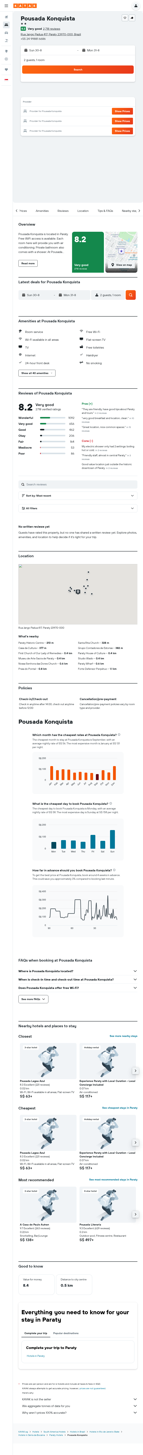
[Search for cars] (6, 32)
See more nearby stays (123, 1036)
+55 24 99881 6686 (33, 39)
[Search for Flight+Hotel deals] (6, 40)
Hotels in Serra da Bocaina (31, 1435)
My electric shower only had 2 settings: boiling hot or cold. (108, 448)
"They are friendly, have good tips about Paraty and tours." (108, 411)
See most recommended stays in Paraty (113, 1179)
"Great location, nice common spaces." (106, 428)
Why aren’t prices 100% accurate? (44, 1412)
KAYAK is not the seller (36, 1399)
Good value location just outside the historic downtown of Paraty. (107, 466)
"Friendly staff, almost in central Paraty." (106, 457)
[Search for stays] (6, 25)
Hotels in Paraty (36, 1356)
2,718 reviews (51, 29)
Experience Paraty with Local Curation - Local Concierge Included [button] (107, 1082)
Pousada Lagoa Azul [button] (32, 1081)
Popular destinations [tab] (66, 1333)
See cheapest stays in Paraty (119, 1107)
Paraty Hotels (56, 1435)
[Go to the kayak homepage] (25, 6)
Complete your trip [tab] (35, 1333)
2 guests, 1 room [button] (34, 60)
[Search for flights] (6, 17)
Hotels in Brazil (77, 1431)
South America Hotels (55, 1431)
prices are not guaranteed (92, 1388)
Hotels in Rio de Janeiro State (104, 1431)
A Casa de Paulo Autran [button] (34, 1224)
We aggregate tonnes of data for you (46, 1406)
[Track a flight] (6, 59)
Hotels (35, 1431)
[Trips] (6, 69)
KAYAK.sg (23, 1431)
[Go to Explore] (6, 51)
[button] (6, 6)
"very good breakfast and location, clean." (108, 419)
